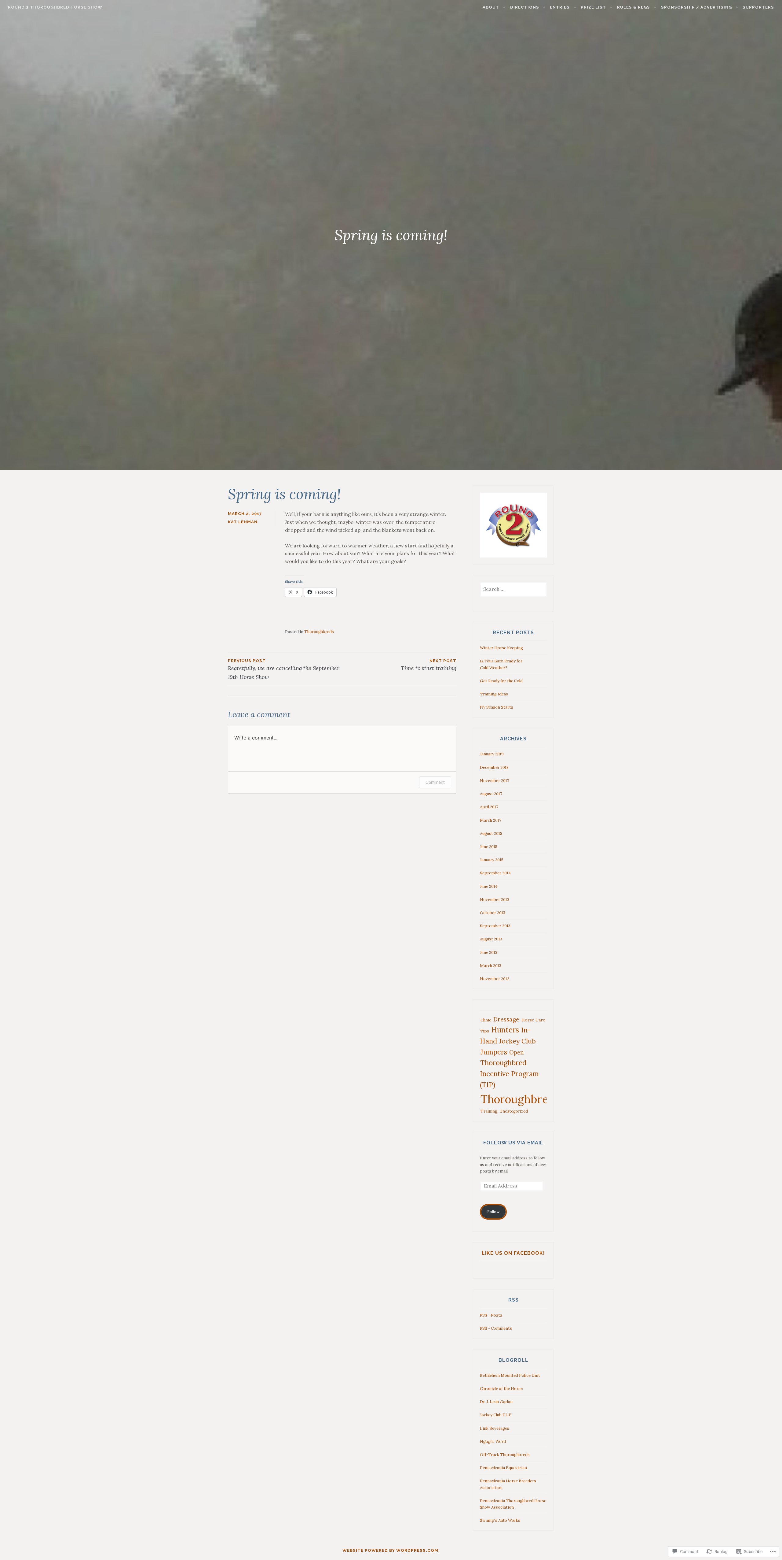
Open (516, 1052)
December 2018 (494, 767)
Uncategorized (513, 1111)
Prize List (593, 7)
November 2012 (494, 978)
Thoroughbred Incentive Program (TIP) (509, 1073)
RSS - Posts (491, 1315)
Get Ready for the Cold (501, 681)
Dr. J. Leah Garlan (496, 1401)
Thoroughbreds (319, 631)
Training (489, 1111)
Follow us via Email (513, 1143)
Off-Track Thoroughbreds (505, 1454)
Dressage (506, 1019)
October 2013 (492, 912)
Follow (493, 1211)
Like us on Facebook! (513, 1253)
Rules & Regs (633, 7)
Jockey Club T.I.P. (496, 1414)
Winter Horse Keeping (501, 647)
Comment (435, 782)
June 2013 (488, 952)
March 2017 (490, 820)
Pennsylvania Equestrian (503, 1467)
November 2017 (494, 780)
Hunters (505, 1030)
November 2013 (494, 899)
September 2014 (495, 873)
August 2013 (491, 939)
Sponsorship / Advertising (696, 7)
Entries (560, 7)
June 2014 (489, 886)
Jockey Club (517, 1041)
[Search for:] (513, 589)
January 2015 (491, 859)
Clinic (486, 1020)
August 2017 (491, 793)
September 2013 (495, 925)
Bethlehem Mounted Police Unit (510, 1375)
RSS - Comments (496, 1328)
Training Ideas (494, 694)
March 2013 (490, 965)
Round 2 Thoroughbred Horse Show (55, 7)
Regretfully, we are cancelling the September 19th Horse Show (283, 669)
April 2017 (489, 807)
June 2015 (488, 846)
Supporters (758, 7)
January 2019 (492, 754)
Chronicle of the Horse (501, 1388)
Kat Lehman (243, 522)
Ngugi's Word (493, 1441)
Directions (524, 7)
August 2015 (491, 833)
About (491, 7)
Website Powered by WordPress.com (390, 1550)
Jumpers (494, 1052)
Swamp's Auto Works (500, 1520)
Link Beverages (494, 1428)
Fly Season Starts (496, 707)
